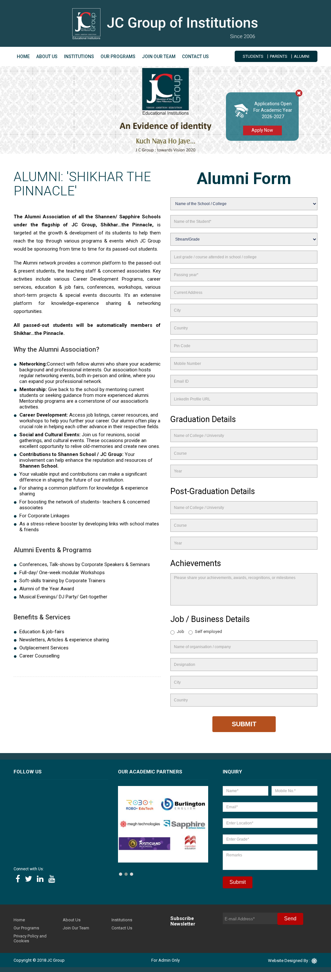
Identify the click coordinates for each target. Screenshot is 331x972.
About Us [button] (47, 56)
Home (23, 56)
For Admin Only (165, 960)
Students (253, 56)
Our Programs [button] (118, 56)
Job (180, 631)
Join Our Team (159, 56)
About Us (71, 919)
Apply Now (262, 130)
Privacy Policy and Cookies (30, 938)
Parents (278, 56)
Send (290, 918)
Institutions (79, 56)
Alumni (301, 56)
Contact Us (195, 56)
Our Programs (26, 927)
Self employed (208, 631)
